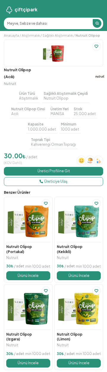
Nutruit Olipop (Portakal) (19, 249)
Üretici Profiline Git (53, 171)
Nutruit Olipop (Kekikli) (69, 249)
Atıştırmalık (31, 35)
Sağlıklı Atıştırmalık (58, 35)
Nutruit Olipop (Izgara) (19, 336)
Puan (14, 46)
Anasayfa (11, 35)
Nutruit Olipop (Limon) (69, 336)
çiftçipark (26, 9)
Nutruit (10, 83)
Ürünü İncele (28, 275)
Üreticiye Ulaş (55, 181)
